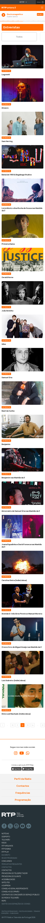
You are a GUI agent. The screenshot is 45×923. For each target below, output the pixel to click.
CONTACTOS (6, 870)
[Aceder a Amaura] (22, 90)
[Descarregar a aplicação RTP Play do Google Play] (28, 769)
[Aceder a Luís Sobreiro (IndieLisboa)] (22, 662)
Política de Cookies (25, 911)
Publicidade (14, 913)
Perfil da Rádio (22, 779)
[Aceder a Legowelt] (22, 56)
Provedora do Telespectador (15, 873)
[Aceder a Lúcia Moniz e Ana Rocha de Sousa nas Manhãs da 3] (22, 190)
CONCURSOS (7, 861)
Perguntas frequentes (12, 864)
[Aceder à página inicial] (15, 7)
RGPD (4, 901)
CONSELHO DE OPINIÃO (10, 891)
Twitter (10, 826)
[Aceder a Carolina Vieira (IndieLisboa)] (22, 562)
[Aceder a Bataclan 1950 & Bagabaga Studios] (22, 157)
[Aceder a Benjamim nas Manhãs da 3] (22, 460)
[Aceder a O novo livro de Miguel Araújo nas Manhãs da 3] (22, 629)
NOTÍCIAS (5, 833)
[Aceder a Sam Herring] (22, 123)
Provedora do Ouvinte (11, 876)
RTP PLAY (5, 852)
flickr (28, 826)
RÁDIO (4, 843)
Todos (19, 36)
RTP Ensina (6, 849)
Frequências (22, 792)
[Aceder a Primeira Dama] (22, 226)
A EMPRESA (6, 885)
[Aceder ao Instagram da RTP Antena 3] (15, 753)
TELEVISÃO (6, 839)
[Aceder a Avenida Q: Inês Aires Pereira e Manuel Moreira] (22, 596)
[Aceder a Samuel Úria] (22, 359)
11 (17, 725)
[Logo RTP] (13, 815)
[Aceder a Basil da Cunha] (22, 393)
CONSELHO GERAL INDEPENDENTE (15, 888)
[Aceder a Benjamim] (22, 426)
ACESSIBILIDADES (8, 879)
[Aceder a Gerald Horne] (22, 259)
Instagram (16, 826)
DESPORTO (6, 836)
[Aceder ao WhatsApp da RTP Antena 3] (27, 753)
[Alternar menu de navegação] (43, 7)
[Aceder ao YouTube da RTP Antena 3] (21, 753)
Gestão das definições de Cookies (16, 904)
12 (22, 725)
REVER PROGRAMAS (9, 858)
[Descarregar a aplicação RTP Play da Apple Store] (16, 769)
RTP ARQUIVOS (7, 846)
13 (27, 725)
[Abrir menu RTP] (22, 2)
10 (12, 725)
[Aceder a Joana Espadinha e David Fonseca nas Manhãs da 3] (22, 526)
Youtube (22, 826)
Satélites (6, 882)
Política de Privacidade (10, 911)
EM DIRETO (6, 855)
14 (32, 725)
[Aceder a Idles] (22, 326)
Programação (22, 799)
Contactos (22, 785)
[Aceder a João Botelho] (22, 293)
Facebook (4, 826)
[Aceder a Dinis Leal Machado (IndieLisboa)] (22, 696)
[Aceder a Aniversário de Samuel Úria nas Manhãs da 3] (22, 493)
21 (42, 725)
